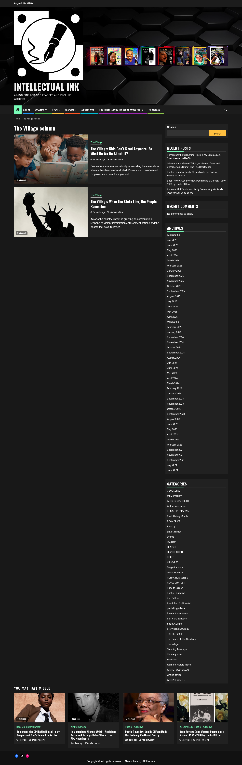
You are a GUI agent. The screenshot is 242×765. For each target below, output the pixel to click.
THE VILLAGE (154, 109)
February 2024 (174, 388)
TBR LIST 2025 (174, 634)
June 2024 (172, 368)
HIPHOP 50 (172, 562)
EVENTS (56, 109)
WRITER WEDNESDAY (178, 669)
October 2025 (174, 286)
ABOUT (26, 109)
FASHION (171, 542)
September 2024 (176, 352)
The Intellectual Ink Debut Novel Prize (121, 109)
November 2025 (175, 281)
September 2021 (176, 460)
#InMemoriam (174, 496)
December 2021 (175, 450)
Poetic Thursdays (176, 593)
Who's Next (172, 659)
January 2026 (174, 270)
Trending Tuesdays (177, 649)
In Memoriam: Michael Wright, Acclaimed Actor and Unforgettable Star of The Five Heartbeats (93, 735)
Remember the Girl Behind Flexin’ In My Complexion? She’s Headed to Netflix (38, 733)
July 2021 (172, 465)
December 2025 (175, 276)
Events (170, 536)
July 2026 (172, 240)
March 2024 (173, 383)
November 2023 (175, 403)
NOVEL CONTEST (176, 583)
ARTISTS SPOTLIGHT (178, 501)
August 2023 (173, 419)
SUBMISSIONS (87, 109)
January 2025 (174, 332)
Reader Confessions (177, 613)
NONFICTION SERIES (177, 577)
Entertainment (174, 531)
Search (171, 127)
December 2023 (175, 398)
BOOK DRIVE (173, 521)
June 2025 (172, 306)
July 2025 (172, 301)
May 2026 (172, 250)
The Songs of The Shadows (181, 639)
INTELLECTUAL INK (46, 86)
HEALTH (171, 557)
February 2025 (174, 327)
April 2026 (172, 255)
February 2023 (174, 444)
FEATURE (172, 547)
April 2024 (172, 378)
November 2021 (175, 455)
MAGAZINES (70, 109)
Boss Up (171, 526)
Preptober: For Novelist (179, 603)
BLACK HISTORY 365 (178, 511)
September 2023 (176, 414)
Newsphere (131, 761)
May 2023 (172, 429)
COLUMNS (39, 109)
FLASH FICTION (175, 552)
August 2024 (173, 357)
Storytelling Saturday (178, 629)
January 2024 (174, 393)
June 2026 (172, 245)
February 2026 (174, 265)
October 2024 (174, 347)
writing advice (174, 675)
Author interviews (176, 506)
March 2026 (173, 260)
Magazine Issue (175, 567)
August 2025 (173, 296)
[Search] (226, 109)
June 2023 (172, 424)
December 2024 (175, 337)
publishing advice (176, 608)
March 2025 (173, 322)
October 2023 (174, 409)
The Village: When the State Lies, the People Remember (124, 204)
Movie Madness (175, 572)
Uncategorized (174, 654)
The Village (96, 142)
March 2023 (173, 439)
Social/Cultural (174, 623)
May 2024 (172, 373)
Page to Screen (175, 588)
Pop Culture (173, 598)
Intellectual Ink (116, 159)
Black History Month (177, 516)
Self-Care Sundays (177, 618)
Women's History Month (179, 664)
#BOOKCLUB (173, 490)
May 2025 (172, 311)
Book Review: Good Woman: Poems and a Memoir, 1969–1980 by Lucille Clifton (201, 733)
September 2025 (176, 291)
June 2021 (172, 470)
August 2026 (173, 235)
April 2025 (172, 317)
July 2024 (172, 363)
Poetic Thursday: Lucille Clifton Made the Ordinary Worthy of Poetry (146, 733)
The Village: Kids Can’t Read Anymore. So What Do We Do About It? (121, 151)
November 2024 (175, 342)
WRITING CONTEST (177, 680)
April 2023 (172, 434)
